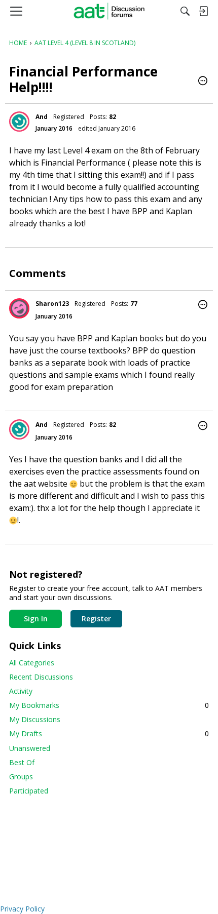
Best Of (21, 762)
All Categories (31, 662)
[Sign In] (203, 11)
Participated (28, 791)
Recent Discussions (41, 677)
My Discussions (34, 719)
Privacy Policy (22, 908)
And (41, 116)
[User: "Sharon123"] (19, 308)
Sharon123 (52, 303)
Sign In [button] (36, 618)
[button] (203, 81)
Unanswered (29, 748)
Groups (21, 776)
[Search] (185, 11)
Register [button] (96, 618)
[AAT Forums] (109, 11)
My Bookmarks (109, 705)
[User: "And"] (19, 121)
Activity (20, 691)
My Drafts (109, 733)
